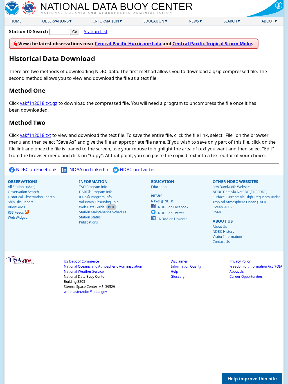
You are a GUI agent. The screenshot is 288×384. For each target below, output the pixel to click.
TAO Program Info (93, 186)
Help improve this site (252, 378)
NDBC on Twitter (137, 169)
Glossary (177, 276)
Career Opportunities (246, 276)
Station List (95, 31)
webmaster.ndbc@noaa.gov (85, 291)
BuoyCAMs (16, 207)
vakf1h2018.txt (35, 135)
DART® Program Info (95, 191)
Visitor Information (227, 236)
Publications (88, 222)
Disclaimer (179, 261)
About (268, 21)
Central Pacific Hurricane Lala (128, 43)
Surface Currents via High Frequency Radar (246, 197)
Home (15, 21)
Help (174, 271)
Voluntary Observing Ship (98, 202)
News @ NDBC (162, 201)
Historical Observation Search (31, 197)
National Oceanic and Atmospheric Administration (103, 266)
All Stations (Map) (21, 186)
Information (106, 21)
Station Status (90, 217)
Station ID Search (28, 31)
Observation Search (23, 191)
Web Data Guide (92, 207)
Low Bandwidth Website (231, 186)
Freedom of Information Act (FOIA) (257, 266)
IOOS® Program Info (95, 197)
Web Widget (17, 217)
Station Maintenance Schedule (103, 212)
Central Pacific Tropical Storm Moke (212, 43)
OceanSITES (222, 207)
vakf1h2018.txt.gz (38, 103)
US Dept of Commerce (81, 261)
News (194, 21)
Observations (55, 21)
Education (153, 21)
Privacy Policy (240, 261)
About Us (220, 226)
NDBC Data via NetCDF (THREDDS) (240, 191)
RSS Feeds (16, 212)
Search (230, 21)
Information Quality (186, 266)
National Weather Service (84, 271)
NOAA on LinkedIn (88, 169)
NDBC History (223, 231)
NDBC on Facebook (36, 169)
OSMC (217, 212)
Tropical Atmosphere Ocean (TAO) (239, 202)
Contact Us (221, 241)
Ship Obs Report (20, 202)
